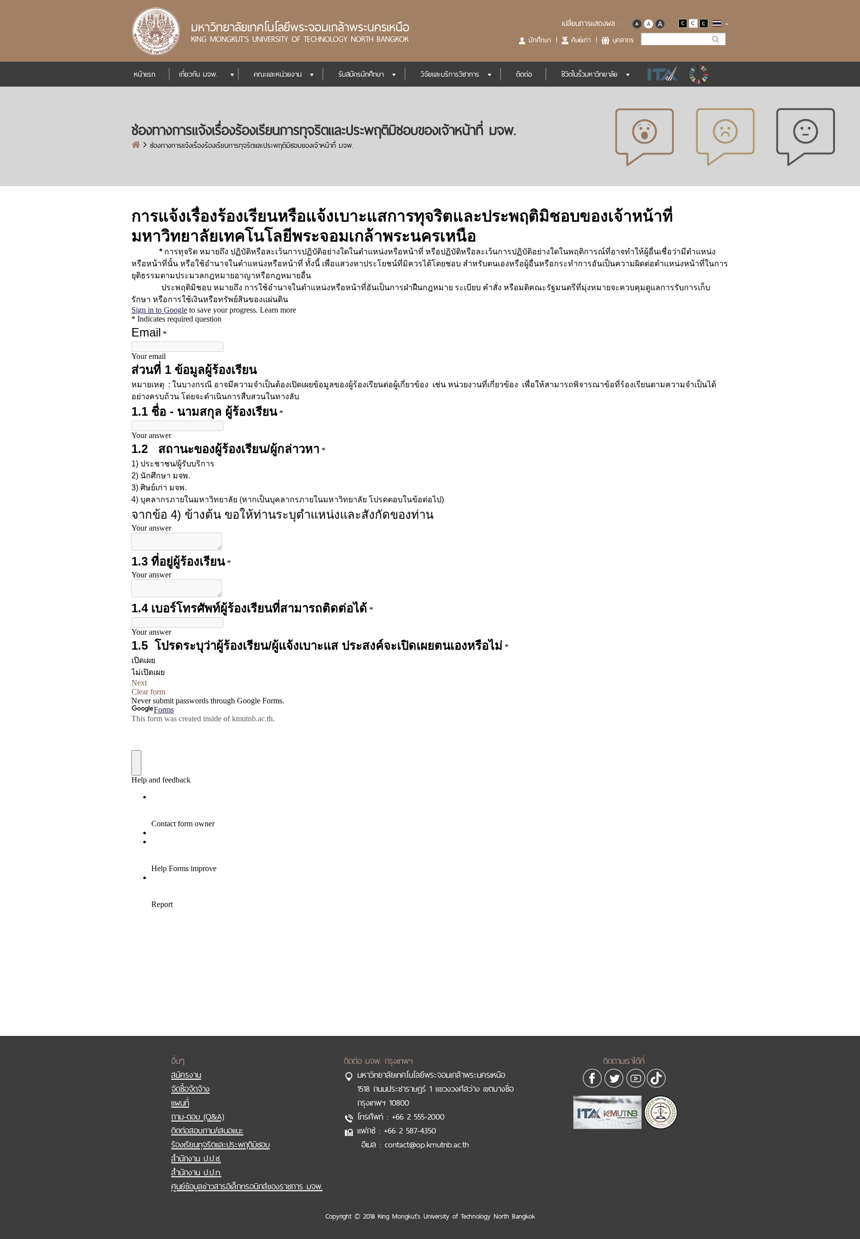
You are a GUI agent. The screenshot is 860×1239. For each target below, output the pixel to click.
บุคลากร (623, 39)
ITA (659, 74)
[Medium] (648, 22)
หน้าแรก (144, 74)
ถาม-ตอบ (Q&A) (197, 1117)
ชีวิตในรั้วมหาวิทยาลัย (589, 74)
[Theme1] (683, 22)
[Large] (659, 22)
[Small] (637, 22)
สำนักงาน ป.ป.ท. (196, 1172)
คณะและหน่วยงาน (278, 74)
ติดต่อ (524, 74)
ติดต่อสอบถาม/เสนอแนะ (207, 1130)
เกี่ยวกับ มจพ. (198, 74)
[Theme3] (703, 22)
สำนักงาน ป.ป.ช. (196, 1158)
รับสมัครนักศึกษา (361, 74)
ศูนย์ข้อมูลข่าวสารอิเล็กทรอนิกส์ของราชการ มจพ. (246, 1186)
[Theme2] (694, 22)
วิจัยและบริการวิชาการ (450, 74)
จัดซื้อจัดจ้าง (190, 1089)
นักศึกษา (540, 39)
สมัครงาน (186, 1075)
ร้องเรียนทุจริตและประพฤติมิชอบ (220, 1144)
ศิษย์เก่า (581, 39)
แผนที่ (180, 1103)
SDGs (699, 74)
